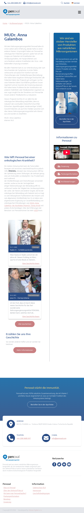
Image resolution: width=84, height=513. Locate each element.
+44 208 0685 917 (24, 438)
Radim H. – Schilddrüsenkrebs (21, 250)
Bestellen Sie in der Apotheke (66, 120)
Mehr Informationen (25, 350)
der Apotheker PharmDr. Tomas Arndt (26, 206)
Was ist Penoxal (9, 488)
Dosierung (65, 166)
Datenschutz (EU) (39, 488)
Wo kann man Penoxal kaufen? (14, 493)
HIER (36, 210)
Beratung (6, 499)
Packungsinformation (69, 174)
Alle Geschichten (24, 324)
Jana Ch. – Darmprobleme (19, 298)
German (77, 3)
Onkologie (35, 247)
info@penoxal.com (59, 438)
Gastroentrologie (33, 295)
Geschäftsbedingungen (41, 493)
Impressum (37, 490)
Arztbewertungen (68, 182)
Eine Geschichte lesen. (31, 263)
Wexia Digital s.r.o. (35, 510)
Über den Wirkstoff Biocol (13, 490)
